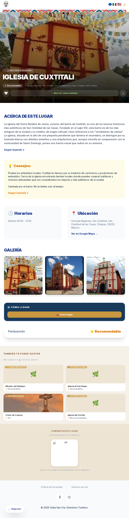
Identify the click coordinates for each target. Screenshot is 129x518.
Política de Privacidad (51, 487)
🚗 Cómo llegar (64, 314)
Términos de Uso (79, 487)
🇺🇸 (119, 4)
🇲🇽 (114, 4)
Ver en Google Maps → (84, 233)
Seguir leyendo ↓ (14, 149)
